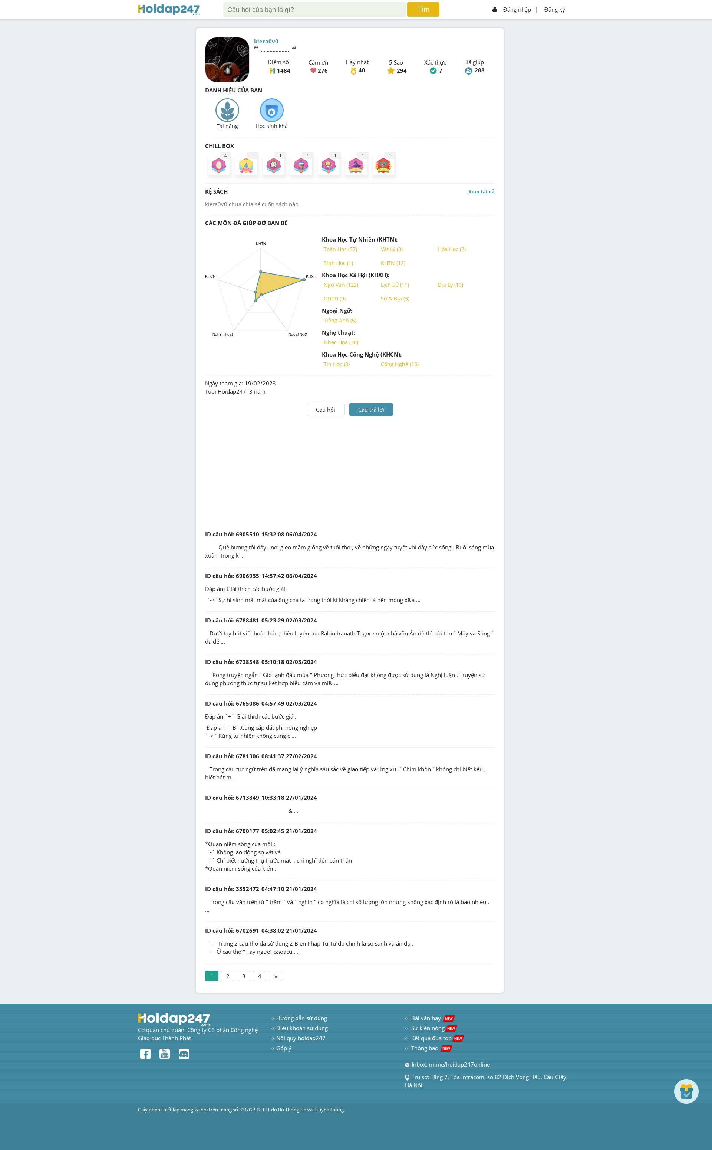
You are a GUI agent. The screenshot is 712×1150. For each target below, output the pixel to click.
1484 (283, 70)
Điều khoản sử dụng (302, 1028)
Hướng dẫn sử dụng (301, 1018)
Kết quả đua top (436, 1038)
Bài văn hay (431, 1018)
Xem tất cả (481, 191)
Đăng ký (554, 9)
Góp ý (283, 1048)
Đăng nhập (517, 9)
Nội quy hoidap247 (301, 1038)
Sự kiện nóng (433, 1028)
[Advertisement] (350, 472)
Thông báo (430, 1048)
